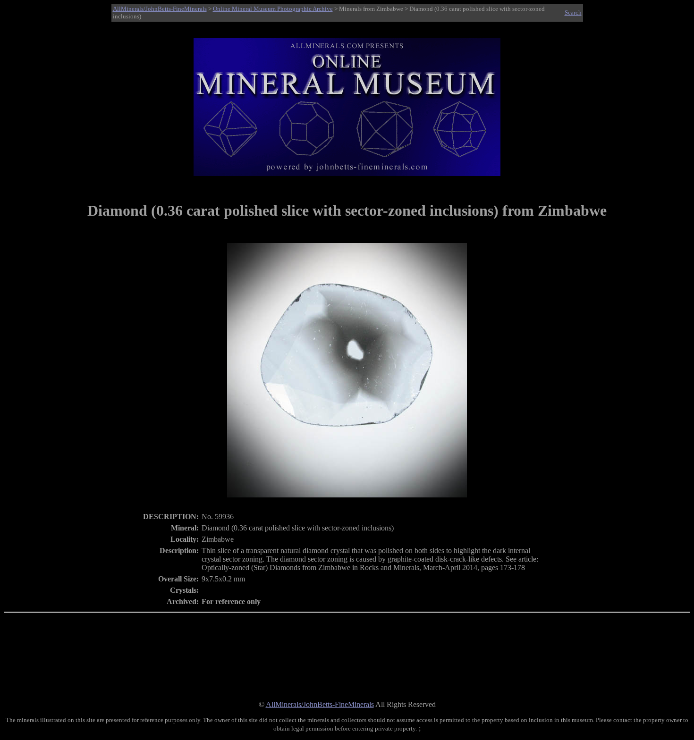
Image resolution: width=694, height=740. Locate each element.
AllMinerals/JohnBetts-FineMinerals (160, 8)
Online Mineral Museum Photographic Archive (273, 8)
